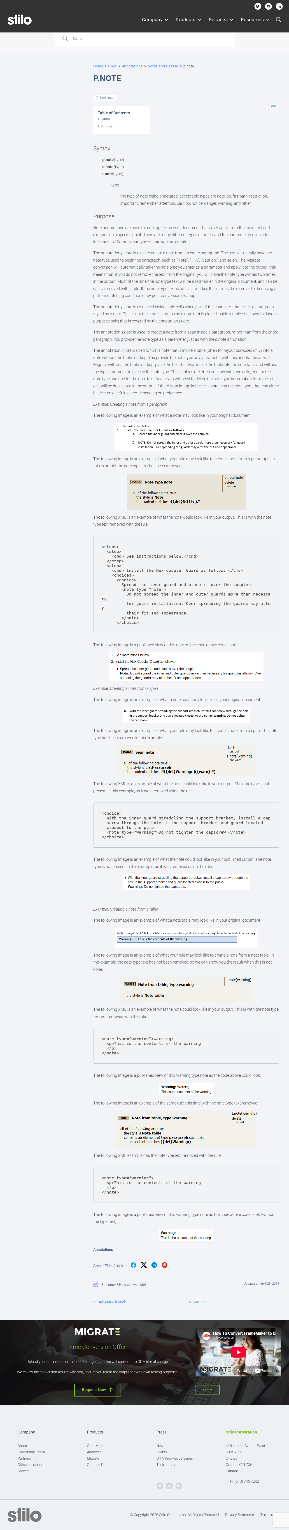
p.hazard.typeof (112, 1301)
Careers (24, 1471)
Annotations (132, 66)
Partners (24, 1458)
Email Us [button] (207, 1389)
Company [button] (152, 19)
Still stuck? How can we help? (123, 1285)
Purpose (106, 126)
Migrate (93, 1458)
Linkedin (279, 6)
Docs (112, 66)
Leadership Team (31, 1452)
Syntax (105, 119)
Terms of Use (270, 1515)
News (160, 1446)
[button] (278, 19)
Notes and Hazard (163, 66)
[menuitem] (155, 19)
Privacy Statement (239, 1515)
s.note (194, 1301)
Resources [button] (252, 19)
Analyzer (94, 1452)
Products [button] (186, 19)
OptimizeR (95, 1465)
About (22, 1446)
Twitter (258, 6)
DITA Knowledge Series (174, 1458)
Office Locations (30, 1465)
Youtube (269, 6)
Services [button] (218, 19)
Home (98, 66)
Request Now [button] (94, 1389)
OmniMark (95, 1446)
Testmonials (166, 1465)
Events (161, 1452)
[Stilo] (20, 19)
